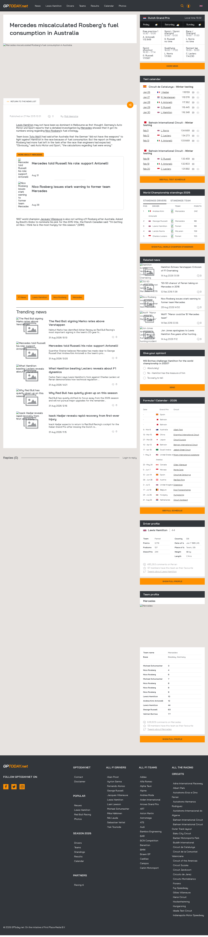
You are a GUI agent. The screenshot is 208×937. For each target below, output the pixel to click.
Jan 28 (146, 102)
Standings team (180, 200)
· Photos (77, 819)
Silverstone (178, 485)
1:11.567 (147, 58)
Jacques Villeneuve (51, 219)
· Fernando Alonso (115, 786)
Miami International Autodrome (186, 455)
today (15, 5)
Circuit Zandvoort (181, 500)
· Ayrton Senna (114, 781)
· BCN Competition (148, 840)
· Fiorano (176, 883)
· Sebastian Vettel (115, 822)
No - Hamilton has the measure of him (166, 373)
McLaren (179, 231)
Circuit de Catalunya (161, 86)
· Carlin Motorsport (149, 867)
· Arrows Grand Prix (149, 804)
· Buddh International (183, 842)
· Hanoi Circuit (179, 897)
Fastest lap (192, 48)
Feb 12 (146, 135)
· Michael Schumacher (117, 808)
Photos (122, 5)
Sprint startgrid (172, 32)
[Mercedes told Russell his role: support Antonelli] (31, 345)
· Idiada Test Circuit (182, 910)
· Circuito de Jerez (181, 874)
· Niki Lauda (112, 817)
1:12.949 (147, 39)
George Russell (160, 221)
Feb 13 (146, 140)
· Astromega (145, 817)
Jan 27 (146, 97)
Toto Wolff (35, 136)
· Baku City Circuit (181, 833)
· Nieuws (77, 805)
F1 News (22, 297)
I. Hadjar (165, 92)
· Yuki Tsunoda (113, 826)
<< (21, 101)
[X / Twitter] (14, 786)
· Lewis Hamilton (81, 809)
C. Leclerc (191, 53)
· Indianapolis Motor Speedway (188, 915)
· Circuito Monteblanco (184, 878)
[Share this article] (130, 105)
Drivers (70, 5)
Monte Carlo (178, 470)
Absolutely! (153, 368)
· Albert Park (178, 788)
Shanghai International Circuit (186, 435)
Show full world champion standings (172, 247)
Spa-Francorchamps (182, 490)
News (38, 5)
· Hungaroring (179, 906)
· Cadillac (144, 858)
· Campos (144, 863)
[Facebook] (5, 786)
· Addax (143, 777)
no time (168, 41)
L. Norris (190, 39)
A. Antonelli (149, 37)
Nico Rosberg (52, 130)
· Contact (78, 777)
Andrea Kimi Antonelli (153, 701)
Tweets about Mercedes (160, 729)
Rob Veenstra (71, 116)
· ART (141, 808)
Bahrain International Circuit (166, 122)
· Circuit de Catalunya (183, 847)
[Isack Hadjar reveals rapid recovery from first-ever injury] (31, 415)
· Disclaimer (79, 781)
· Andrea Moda (146, 795)
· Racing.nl (78, 884)
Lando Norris (159, 231)
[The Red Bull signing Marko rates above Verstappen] (31, 321)
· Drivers (77, 842)
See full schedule (172, 510)
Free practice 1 (150, 31)
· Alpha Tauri (145, 786)
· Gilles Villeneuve (181, 892)
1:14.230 (190, 56)
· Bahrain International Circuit (187, 819)
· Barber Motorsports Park (185, 838)
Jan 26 (146, 92)
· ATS (141, 822)
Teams (82, 5)
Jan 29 (146, 107)
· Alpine (143, 790)
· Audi (142, 826)
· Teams (77, 847)
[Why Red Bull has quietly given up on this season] (31, 393)
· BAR (142, 836)
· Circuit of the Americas (184, 860)
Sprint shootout (148, 49)
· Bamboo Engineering (150, 831)
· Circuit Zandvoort (181, 869)
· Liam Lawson (113, 804)
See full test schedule (172, 179)
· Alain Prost (112, 777)
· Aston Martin (146, 813)
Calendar (109, 5)
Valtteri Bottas (150, 714)
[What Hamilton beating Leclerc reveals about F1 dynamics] (31, 368)
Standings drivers (154, 200)
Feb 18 (146, 158)
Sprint (167, 31)
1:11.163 (168, 56)
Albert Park (178, 429)
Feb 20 (146, 169)
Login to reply (130, 457)
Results (95, 5)
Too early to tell (155, 378)
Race (188, 31)
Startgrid (190, 33)
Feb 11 (146, 130)
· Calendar (78, 861)
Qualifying (169, 48)
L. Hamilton (166, 112)
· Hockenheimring (181, 901)
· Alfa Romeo (145, 781)
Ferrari (178, 226)
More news (172, 66)
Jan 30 (146, 112)
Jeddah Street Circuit (182, 450)
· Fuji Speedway (180, 888)
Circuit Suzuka (180, 440)
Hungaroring (179, 495)
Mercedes (86, 127)
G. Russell (169, 39)
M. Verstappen (168, 97)
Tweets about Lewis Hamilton (162, 571)
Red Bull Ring (179, 480)
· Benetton (144, 845)
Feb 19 (146, 163)
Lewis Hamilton (54, 5)
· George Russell (115, 790)
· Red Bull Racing (82, 814)
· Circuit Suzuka (180, 865)
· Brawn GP (144, 854)
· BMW (142, 849)
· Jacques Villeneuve (117, 795)
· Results (78, 856)
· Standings (79, 851)
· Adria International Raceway (187, 783)
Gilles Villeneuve (180, 465)
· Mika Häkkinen (114, 813)
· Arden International (149, 799)
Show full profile (172, 581)
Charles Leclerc (160, 236)
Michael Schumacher (152, 665)
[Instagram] (22, 786)
